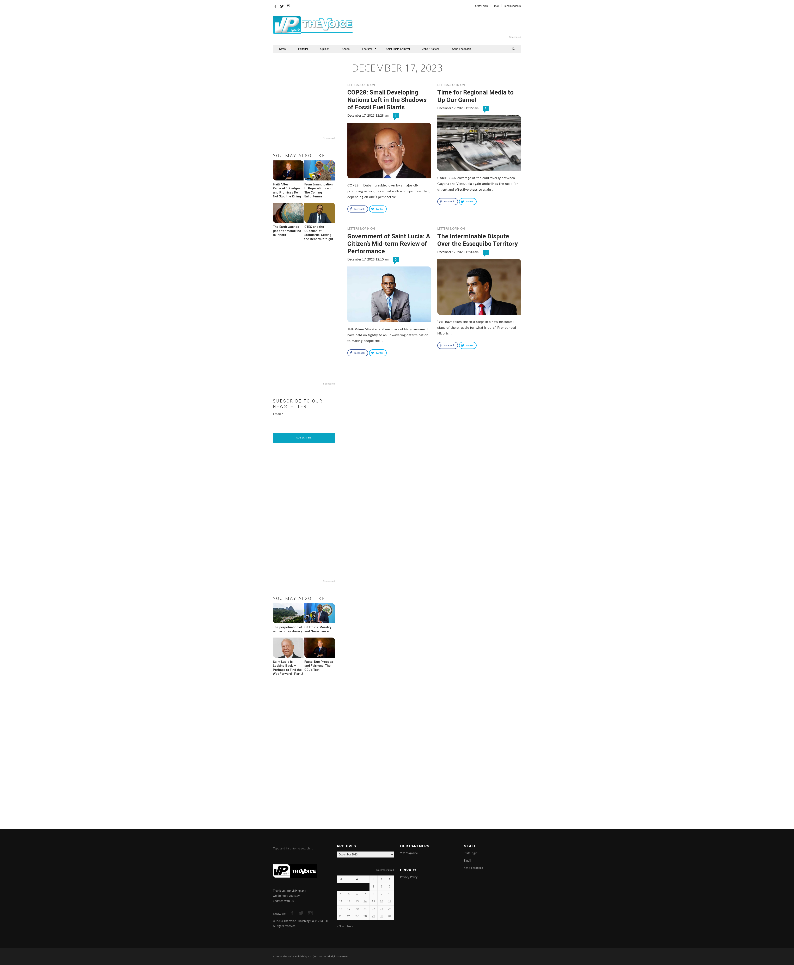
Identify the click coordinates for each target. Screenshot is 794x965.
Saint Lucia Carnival (398, 48)
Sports (346, 48)
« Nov (340, 926)
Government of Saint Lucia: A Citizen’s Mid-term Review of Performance (388, 244)
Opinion (324, 48)
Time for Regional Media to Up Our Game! (475, 96)
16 (381, 901)
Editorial (303, 48)
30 (381, 916)
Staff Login (481, 6)
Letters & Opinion (361, 85)
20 (357, 909)
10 (389, 894)
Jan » (350, 926)
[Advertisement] (447, 25)
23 (381, 909)
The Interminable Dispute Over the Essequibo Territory (477, 240)
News (282, 48)
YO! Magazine (409, 853)
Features (367, 48)
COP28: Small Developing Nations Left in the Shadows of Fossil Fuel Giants (387, 100)
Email (496, 6)
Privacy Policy (408, 877)
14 (365, 901)
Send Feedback (512, 6)
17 (389, 901)
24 (389, 909)
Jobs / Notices (431, 48)
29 (373, 916)
